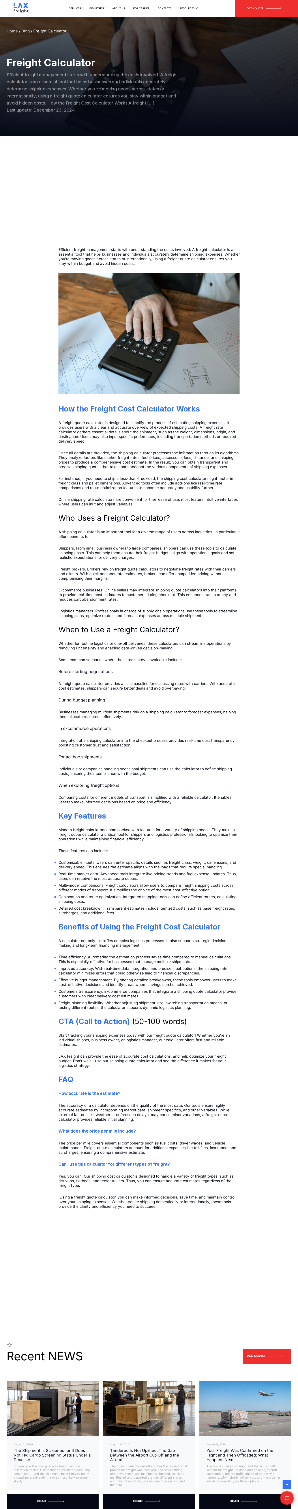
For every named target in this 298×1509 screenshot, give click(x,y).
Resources (187, 8)
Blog (26, 31)
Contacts (164, 8)
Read (41, 1501)
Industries (96, 8)
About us (118, 8)
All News (256, 1356)
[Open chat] (287, 1498)
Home (12, 31)
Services (75, 8)
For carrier (141, 8)
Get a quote (255, 8)
